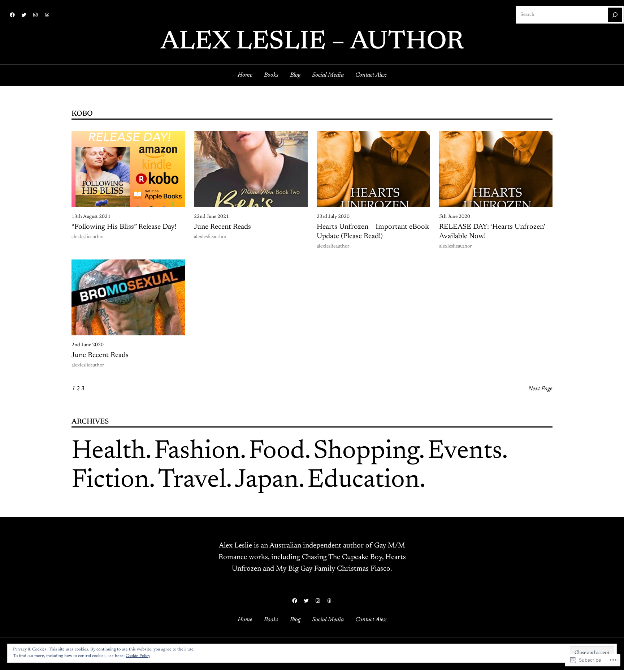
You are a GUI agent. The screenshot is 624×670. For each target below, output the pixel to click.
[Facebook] (12, 15)
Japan (267, 481)
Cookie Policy (138, 656)
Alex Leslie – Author (312, 42)
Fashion (197, 452)
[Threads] (47, 15)
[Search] (615, 15)
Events (465, 452)
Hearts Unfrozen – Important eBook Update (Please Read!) (373, 231)
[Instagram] (35, 15)
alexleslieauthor (88, 237)
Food (277, 452)
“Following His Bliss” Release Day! (124, 227)
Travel (192, 481)
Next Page (540, 389)
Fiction (110, 481)
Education (363, 481)
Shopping (366, 452)
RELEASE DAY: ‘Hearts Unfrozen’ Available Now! (492, 231)
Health (109, 452)
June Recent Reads (222, 227)
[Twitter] (24, 15)
